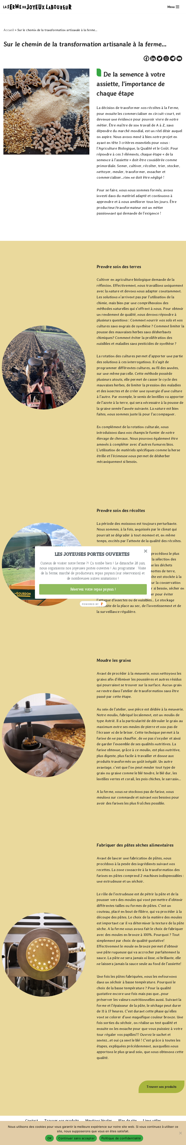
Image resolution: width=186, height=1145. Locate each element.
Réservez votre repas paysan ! (93, 589)
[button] (92, 554)
